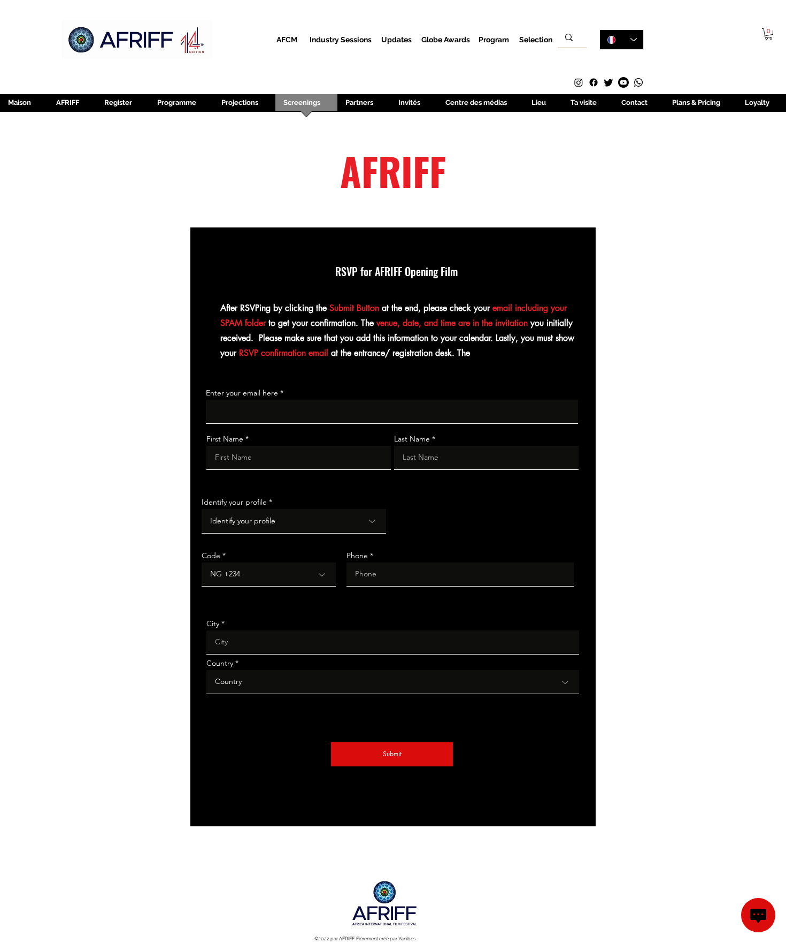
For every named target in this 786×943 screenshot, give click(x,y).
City (212, 623)
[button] (768, 34)
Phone (357, 555)
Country (219, 663)
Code (211, 555)
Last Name (412, 439)
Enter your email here (242, 393)
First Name (224, 439)
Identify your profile (235, 502)
